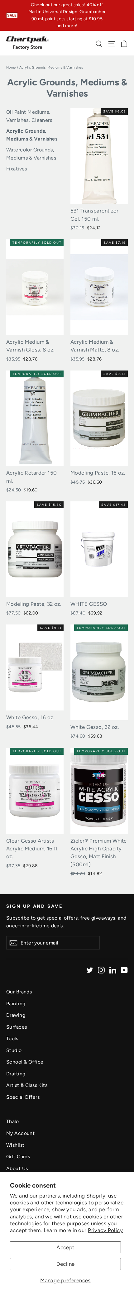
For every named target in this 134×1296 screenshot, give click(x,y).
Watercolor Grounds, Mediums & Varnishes (31, 154)
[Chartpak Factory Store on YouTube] (124, 969)
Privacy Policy (105, 1230)
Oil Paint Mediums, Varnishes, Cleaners (29, 116)
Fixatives (16, 169)
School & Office (24, 1062)
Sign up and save (34, 906)
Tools (12, 1038)
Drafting (15, 1074)
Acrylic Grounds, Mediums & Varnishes (31, 135)
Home (11, 67)
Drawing (15, 1015)
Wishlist (15, 1145)
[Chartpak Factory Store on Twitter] (89, 969)
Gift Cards (18, 1157)
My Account (20, 1133)
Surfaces (16, 1027)
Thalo (12, 1121)
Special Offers (23, 1097)
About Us (17, 1168)
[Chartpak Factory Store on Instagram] (101, 969)
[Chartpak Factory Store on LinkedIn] (112, 969)
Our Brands (19, 992)
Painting (15, 1004)
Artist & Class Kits (26, 1085)
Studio (14, 1050)
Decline (65, 1264)
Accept (65, 1247)
